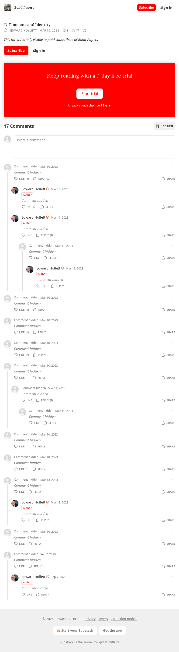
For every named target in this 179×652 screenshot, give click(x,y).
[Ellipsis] (173, 166)
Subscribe (146, 7)
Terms (103, 619)
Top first (167, 126)
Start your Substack (77, 630)
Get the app (112, 630)
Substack (66, 642)
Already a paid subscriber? (89, 105)
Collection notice (124, 619)
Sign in (166, 7)
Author (27, 194)
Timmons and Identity (30, 24)
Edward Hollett (23, 30)
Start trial (89, 93)
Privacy (90, 619)
